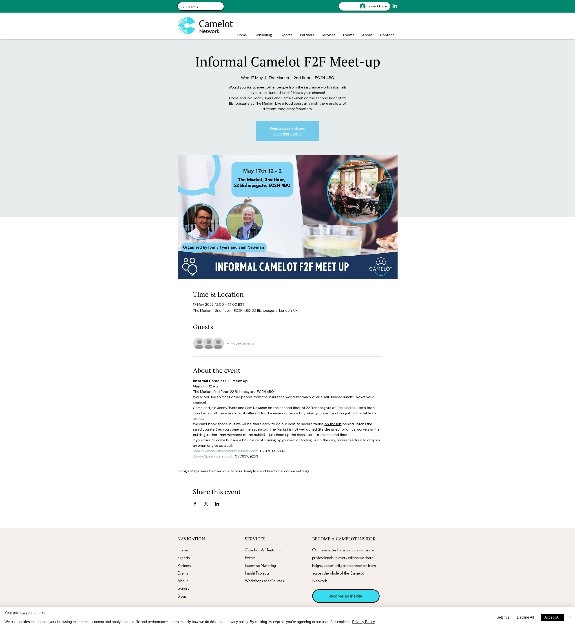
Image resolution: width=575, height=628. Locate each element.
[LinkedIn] (395, 6)
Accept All (552, 617)
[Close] (569, 617)
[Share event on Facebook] (195, 504)
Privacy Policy (363, 622)
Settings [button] (502, 617)
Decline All (525, 617)
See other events (287, 133)
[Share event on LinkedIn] (217, 504)
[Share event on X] (206, 504)
